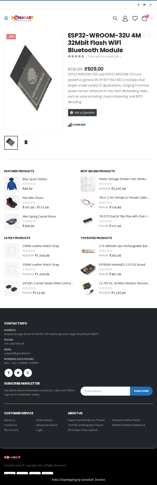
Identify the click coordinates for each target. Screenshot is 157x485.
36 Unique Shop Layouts (83, 430)
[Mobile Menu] (7, 18)
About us (9, 420)
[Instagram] (150, 4)
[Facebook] (138, 4)
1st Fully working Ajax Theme (85, 425)
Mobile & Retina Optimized (128, 425)
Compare (78, 124)
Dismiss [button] (100, 480)
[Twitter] (144, 4)
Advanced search (47, 425)
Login (39, 430)
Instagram (28, 373)
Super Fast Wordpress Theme (86, 420)
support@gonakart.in (17, 353)
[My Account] (125, 18)
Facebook (8, 373)
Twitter (18, 373)
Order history (44, 420)
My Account (11, 430)
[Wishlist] (135, 18)
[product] (11, 184)
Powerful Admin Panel (126, 420)
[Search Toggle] (115, 18)
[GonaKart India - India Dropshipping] (22, 18)
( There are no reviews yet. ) (103, 56)
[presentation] (9, 83)
